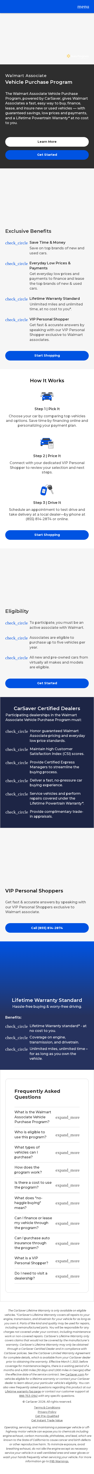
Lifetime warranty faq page (23, 1391)
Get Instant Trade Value (47, 1420)
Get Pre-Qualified (47, 1416)
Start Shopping (47, 355)
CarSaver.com (74, 1374)
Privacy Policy (47, 1412)
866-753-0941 (28, 1395)
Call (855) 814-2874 (47, 928)
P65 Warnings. (59, 1461)
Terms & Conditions (47, 1407)
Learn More (47, 142)
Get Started (47, 155)
